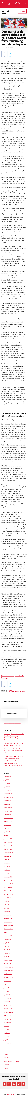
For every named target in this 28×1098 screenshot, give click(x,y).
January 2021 (8, 922)
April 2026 (7, 787)
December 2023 (8, 818)
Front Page (7, 1057)
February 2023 (8, 835)
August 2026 (7, 776)
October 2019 (8, 974)
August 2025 (7, 800)
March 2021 (7, 915)
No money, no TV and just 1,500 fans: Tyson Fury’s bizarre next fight (13, 750)
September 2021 (8, 894)
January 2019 (8, 1005)
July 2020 (6, 943)
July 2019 (6, 984)
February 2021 (8, 918)
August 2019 (7, 981)
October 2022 (8, 849)
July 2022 (6, 859)
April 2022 (7, 870)
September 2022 (8, 852)
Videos (10, 690)
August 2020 (7, 939)
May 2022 (7, 866)
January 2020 (8, 963)
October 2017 (7, 1019)
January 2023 (8, 839)
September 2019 (8, 977)
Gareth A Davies (5, 12)
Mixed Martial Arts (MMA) (11, 1061)
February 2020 (8, 960)
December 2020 (8, 925)
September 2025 (8, 797)
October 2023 (8, 821)
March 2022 (7, 873)
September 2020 (8, 936)
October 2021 (8, 890)
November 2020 (8, 929)
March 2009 (7, 1043)
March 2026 (7, 790)
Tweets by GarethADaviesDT (12, 723)
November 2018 (8, 1012)
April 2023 (7, 832)
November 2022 (8, 845)
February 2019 (8, 1001)
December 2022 (8, 842)
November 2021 (8, 887)
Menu (23, 11)
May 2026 (7, 783)
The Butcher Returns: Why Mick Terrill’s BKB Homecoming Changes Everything (13, 758)
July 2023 (6, 828)
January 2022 (8, 880)
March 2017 (7, 1036)
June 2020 (7, 946)
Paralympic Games (13, 691)
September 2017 (8, 1022)
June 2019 (7, 988)
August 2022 (7, 856)
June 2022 (7, 863)
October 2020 (8, 932)
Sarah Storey (21, 691)
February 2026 (8, 793)
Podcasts (6, 1064)
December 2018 (8, 1008)
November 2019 (8, 970)
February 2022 (8, 877)
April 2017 (7, 1033)
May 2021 (6, 908)
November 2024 (8, 807)
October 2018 (8, 1015)
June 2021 (7, 904)
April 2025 (7, 804)
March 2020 (7, 956)
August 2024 (7, 814)
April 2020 (7, 953)
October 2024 (8, 811)
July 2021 (6, 901)
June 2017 (6, 1026)
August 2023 (7, 825)
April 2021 (7, 911)
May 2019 (6, 991)
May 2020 (7, 949)
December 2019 (8, 967)
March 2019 (7, 998)
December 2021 (8, 884)
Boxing (6, 1054)
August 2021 (7, 897)
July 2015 (6, 1040)
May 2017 (6, 1029)
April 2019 (7, 995)
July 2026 (6, 780)
